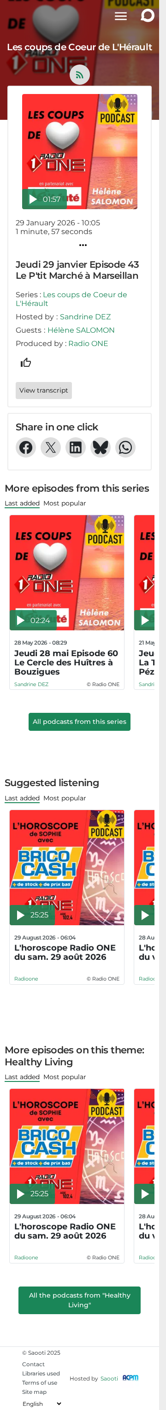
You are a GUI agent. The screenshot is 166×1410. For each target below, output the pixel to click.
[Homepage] (17, 16)
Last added (22, 503)
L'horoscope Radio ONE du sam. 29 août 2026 (65, 952)
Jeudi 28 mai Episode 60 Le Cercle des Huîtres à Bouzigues (66, 662)
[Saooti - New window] (145, 16)
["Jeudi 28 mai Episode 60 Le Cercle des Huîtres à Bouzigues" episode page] (67, 572)
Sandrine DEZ (85, 316)
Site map (34, 1391)
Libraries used (41, 1373)
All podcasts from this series (79, 721)
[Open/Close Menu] (120, 16)
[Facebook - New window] (26, 447)
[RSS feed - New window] (80, 75)
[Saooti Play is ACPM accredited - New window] (130, 1378)
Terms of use (39, 1382)
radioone (26, 978)
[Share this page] (83, 245)
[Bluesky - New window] (100, 447)
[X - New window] (51, 447)
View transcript (43, 390)
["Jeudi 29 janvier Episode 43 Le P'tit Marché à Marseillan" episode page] (79, 151)
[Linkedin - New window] (75, 447)
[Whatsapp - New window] (125, 447)
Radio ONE (88, 343)
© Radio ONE (103, 684)
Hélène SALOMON (81, 330)
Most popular (64, 503)
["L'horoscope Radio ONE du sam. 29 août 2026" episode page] (67, 867)
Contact (33, 1364)
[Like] (26, 362)
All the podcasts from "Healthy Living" (79, 1300)
